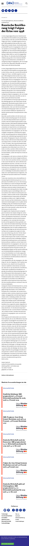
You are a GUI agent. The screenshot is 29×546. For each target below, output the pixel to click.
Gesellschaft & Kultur (7, 516)
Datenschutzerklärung (20, 517)
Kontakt (17, 519)
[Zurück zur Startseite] (14, 3)
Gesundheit (4, 517)
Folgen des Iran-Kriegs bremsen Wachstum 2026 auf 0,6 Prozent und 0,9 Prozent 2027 (15, 465)
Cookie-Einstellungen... (6, 541)
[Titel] (3, 10)
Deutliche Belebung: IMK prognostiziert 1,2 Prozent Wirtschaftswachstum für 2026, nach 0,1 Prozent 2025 (14, 397)
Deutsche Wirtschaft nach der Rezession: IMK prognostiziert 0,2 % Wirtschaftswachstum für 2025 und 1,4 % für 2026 (14, 443)
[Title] (9, 10)
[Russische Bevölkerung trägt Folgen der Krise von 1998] (6, 10)
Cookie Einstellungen (19, 521)
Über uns (17, 514)
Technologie (5, 514)
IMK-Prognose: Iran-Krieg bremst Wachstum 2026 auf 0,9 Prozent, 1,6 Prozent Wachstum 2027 (14, 420)
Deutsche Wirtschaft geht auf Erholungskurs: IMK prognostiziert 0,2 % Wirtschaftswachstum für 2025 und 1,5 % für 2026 (14, 488)
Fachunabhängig (6, 523)
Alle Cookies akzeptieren (7, 543)
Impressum (17, 515)
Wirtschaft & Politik (6, 521)
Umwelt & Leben (6, 519)
